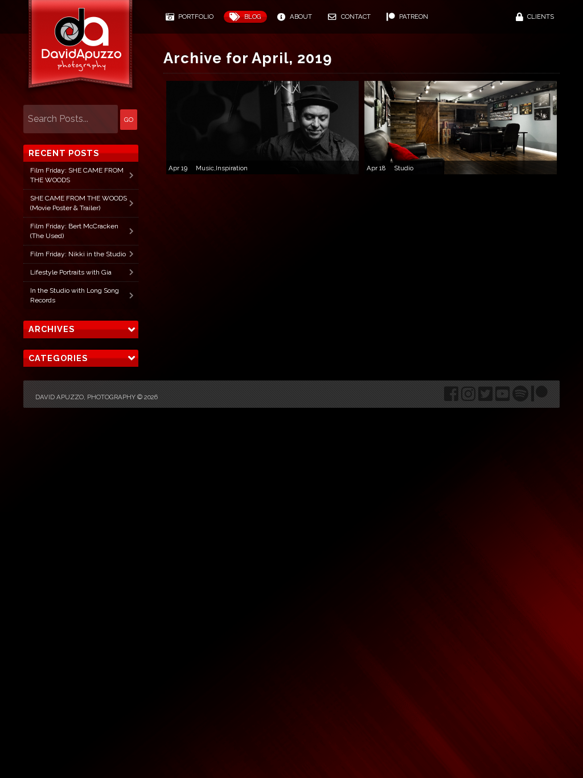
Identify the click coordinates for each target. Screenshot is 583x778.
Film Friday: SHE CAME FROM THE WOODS (77, 175)
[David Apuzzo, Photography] (80, 48)
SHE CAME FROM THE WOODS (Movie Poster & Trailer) (78, 203)
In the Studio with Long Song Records (74, 295)
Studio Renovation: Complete (461, 123)
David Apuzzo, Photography (85, 397)
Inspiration (232, 168)
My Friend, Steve (263, 123)
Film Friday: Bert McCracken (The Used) (74, 231)
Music (205, 168)
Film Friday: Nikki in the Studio (78, 254)
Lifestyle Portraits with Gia (71, 272)
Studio (403, 168)
